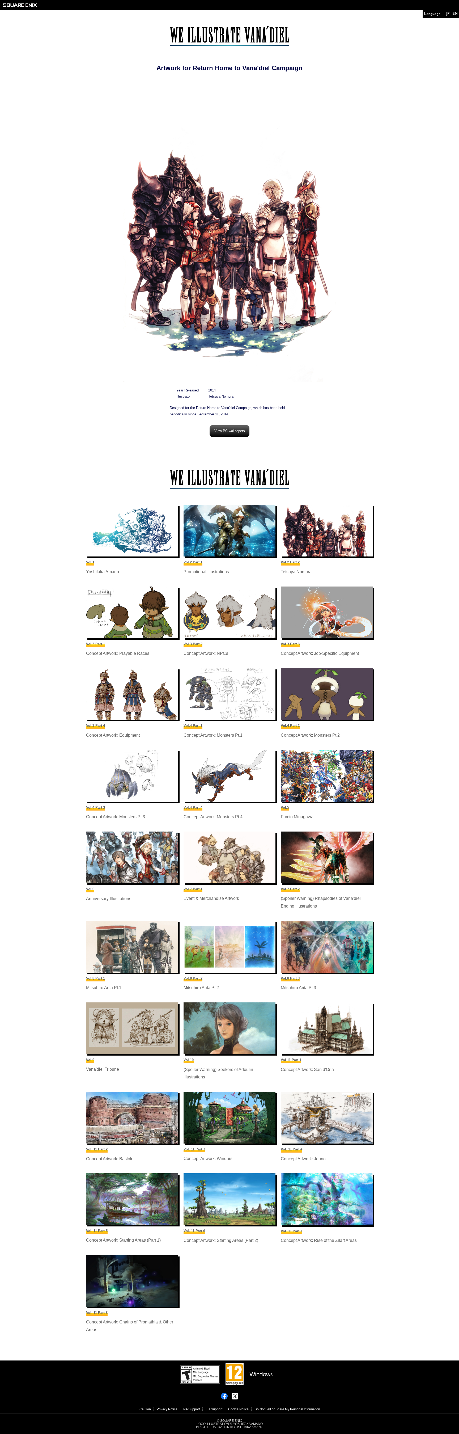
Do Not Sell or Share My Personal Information (287, 1409)
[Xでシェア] (235, 1398)
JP (448, 14)
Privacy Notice (167, 1409)
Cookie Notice (238, 1409)
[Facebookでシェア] (224, 1398)
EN (455, 14)
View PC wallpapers (229, 431)
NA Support (191, 1409)
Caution (145, 1409)
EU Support (214, 1409)
